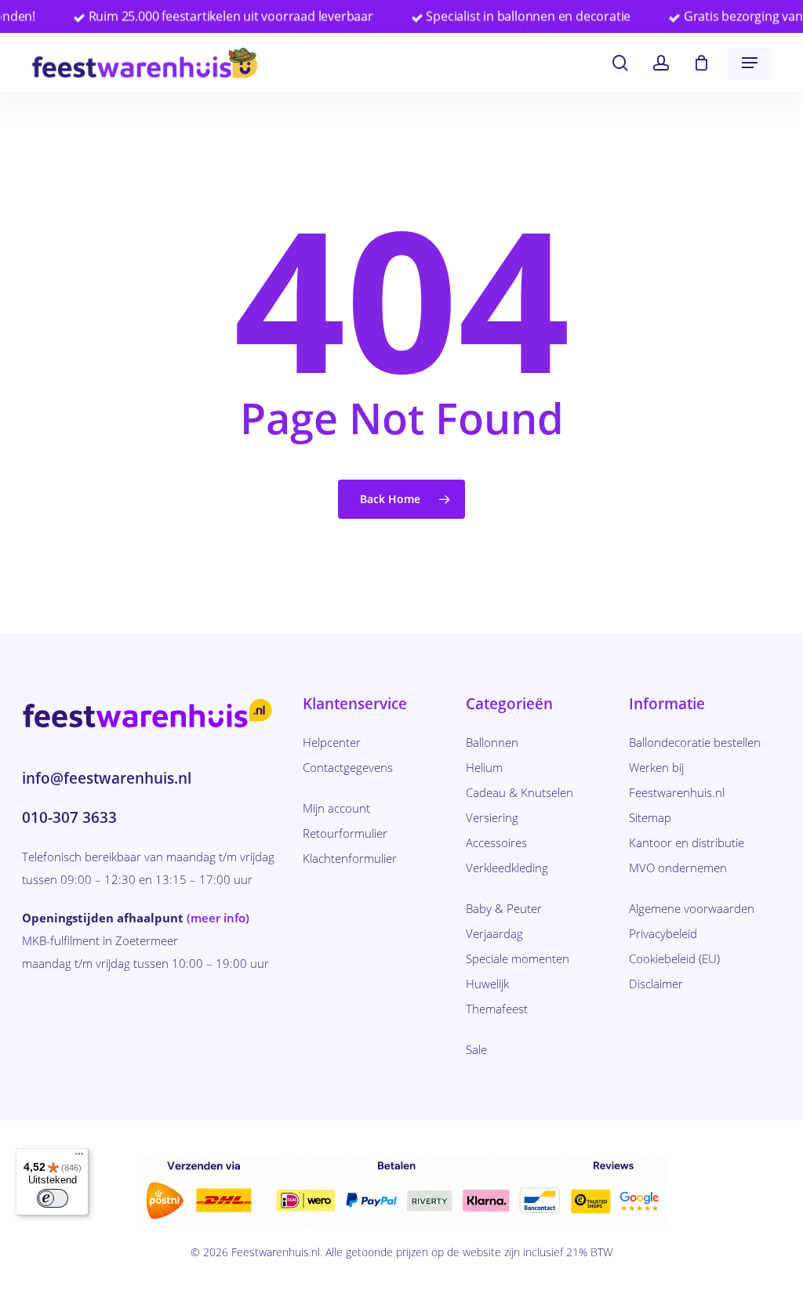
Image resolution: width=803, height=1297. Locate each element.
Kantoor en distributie (686, 842)
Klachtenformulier (350, 858)
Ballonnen (492, 742)
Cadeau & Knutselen (519, 792)
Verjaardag (494, 933)
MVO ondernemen (678, 867)
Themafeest (497, 1008)
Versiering (492, 817)
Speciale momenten (517, 958)
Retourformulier (345, 833)
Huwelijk (487, 983)
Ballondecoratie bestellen (695, 742)
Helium (484, 767)
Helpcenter (332, 742)
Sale (476, 1049)
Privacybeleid (663, 933)
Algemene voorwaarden (691, 908)
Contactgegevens (348, 767)
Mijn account (336, 808)
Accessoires (496, 842)
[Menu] (79, 1157)
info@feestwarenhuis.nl (106, 778)
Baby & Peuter (504, 908)
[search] (620, 63)
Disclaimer (656, 983)
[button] (750, 63)
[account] (661, 63)
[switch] (52, 1198)
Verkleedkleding (507, 867)
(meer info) (218, 918)
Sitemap (650, 817)
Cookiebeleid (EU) (674, 958)
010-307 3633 (69, 817)
